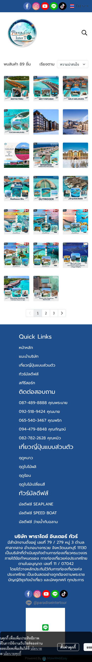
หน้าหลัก (26, 348)
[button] (79, 6)
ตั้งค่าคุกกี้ (68, 647)
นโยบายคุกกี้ (12, 653)
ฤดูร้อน (25, 475)
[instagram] (36, 6)
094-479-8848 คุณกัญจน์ (42, 429)
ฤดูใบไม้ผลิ (27, 467)
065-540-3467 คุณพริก (40, 420)
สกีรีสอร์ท (27, 383)
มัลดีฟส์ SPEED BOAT (38, 513)
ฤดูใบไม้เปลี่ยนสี (32, 484)
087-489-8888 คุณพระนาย (43, 403)
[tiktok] (62, 6)
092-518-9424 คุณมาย (39, 412)
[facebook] (27, 6)
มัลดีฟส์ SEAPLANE (36, 504)
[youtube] (45, 6)
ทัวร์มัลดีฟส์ (29, 374)
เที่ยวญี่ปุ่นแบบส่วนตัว (37, 365)
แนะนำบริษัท (29, 356)
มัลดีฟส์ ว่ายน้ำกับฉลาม (38, 522)
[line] (54, 6)
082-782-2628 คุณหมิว (40, 438)
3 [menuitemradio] (54, 313)
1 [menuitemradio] (38, 313)
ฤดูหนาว (26, 458)
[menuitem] (62, 313)
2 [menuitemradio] (46, 313)
